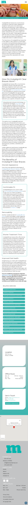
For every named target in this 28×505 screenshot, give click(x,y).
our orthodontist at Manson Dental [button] (13, 191)
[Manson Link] (4, 2)
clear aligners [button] (18, 103)
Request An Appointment (12, 403)
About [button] (4, 471)
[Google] (4, 481)
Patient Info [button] (6, 473)
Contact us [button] (14, 207)
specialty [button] (7, 17)
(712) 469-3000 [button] (12, 400)
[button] (19, 2)
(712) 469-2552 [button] (10, 399)
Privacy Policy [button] (6, 494)
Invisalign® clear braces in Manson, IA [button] (11, 169)
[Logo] (14, 449)
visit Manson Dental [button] (7, 275)
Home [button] (3, 17)
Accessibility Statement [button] (8, 499)
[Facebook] (7, 481)
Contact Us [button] (6, 475)
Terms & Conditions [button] (7, 497)
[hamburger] (26, 2)
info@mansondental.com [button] (14, 397)
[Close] (19, 420)
